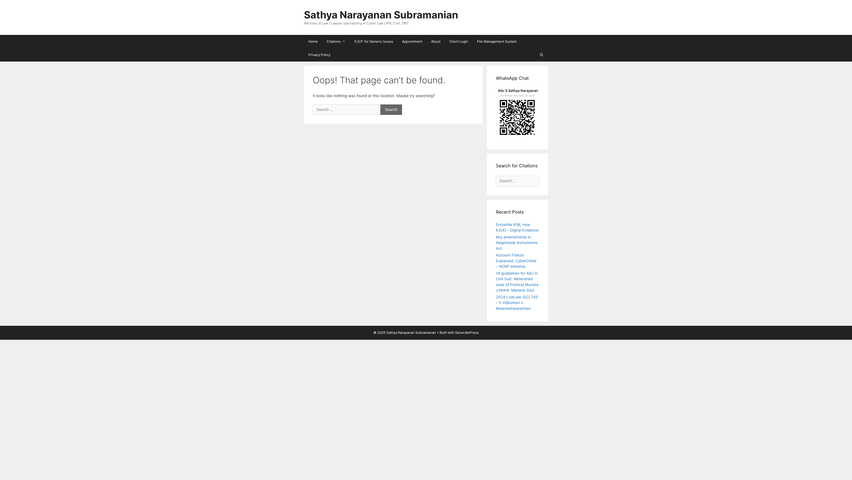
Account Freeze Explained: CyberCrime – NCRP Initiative (516, 261)
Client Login (458, 41)
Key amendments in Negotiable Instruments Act (517, 243)
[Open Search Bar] (541, 55)
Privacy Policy (319, 55)
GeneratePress (467, 332)
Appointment (412, 41)
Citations (334, 41)
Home (313, 41)
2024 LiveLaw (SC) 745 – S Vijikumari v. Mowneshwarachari (517, 303)
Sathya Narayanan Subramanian (381, 15)
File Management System (497, 41)
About (435, 41)
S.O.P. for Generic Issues (373, 41)
